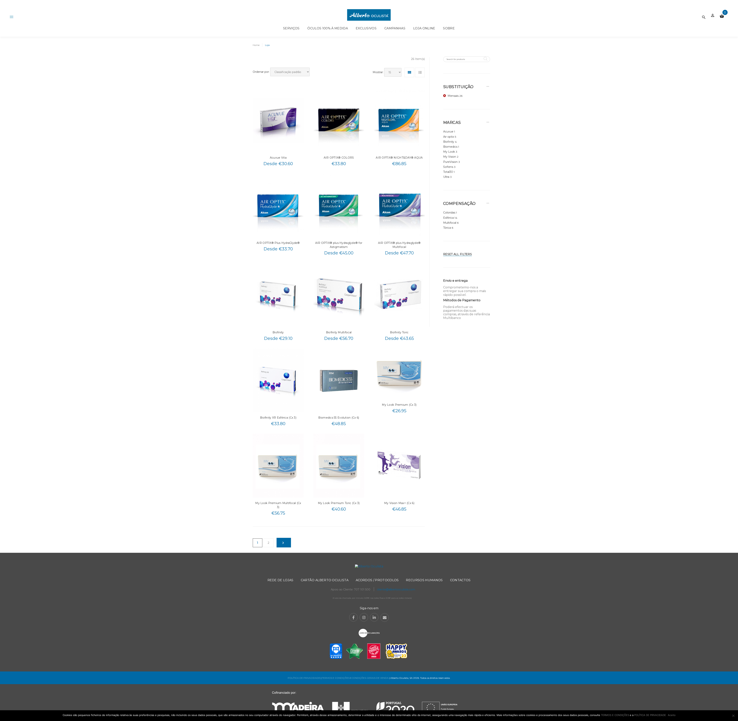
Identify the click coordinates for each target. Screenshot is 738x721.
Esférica (448, 217)
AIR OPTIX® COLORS (339, 157)
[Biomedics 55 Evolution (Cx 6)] (338, 380)
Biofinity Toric (399, 332)
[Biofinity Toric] (399, 295)
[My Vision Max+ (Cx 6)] (399, 465)
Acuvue (448, 131)
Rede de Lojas (280, 580)
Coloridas (449, 212)
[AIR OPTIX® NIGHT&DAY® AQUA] (399, 120)
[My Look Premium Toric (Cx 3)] (338, 465)
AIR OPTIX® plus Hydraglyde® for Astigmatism (338, 245)
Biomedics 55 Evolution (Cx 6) (338, 417)
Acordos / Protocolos (377, 580)
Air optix (448, 136)
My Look (449, 151)
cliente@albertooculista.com (396, 589)
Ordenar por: (261, 72)
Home (256, 45)
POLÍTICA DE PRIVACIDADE (304, 677)
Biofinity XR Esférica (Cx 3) (278, 417)
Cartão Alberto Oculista (324, 580)
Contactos (460, 580)
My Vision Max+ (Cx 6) (399, 503)
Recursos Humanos (424, 580)
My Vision (449, 156)
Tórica (447, 227)
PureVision (450, 162)
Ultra (446, 177)
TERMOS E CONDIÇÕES (336, 677)
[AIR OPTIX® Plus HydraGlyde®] (278, 206)
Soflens (448, 167)
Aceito (672, 715)
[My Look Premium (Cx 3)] (399, 373)
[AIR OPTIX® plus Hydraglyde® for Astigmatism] (338, 206)
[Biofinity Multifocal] (338, 295)
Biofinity (278, 332)
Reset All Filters (457, 254)
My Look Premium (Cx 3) (399, 404)
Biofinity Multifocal (339, 332)
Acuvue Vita (278, 157)
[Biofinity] (278, 295)
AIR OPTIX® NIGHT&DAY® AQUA (399, 157)
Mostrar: (378, 72)
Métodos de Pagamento (461, 300)
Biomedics (450, 146)
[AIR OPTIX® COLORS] (338, 120)
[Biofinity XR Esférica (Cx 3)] (278, 380)
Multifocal (449, 222)
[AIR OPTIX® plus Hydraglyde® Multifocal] (399, 206)
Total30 (448, 172)
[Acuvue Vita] (278, 120)
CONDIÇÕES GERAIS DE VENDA (370, 677)
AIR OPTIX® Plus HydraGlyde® (278, 243)
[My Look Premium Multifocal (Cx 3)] (278, 465)
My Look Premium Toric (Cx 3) (339, 503)
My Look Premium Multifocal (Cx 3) (278, 505)
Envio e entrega (455, 280)
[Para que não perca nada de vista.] (369, 15)
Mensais (453, 96)
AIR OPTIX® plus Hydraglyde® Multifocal (399, 245)
